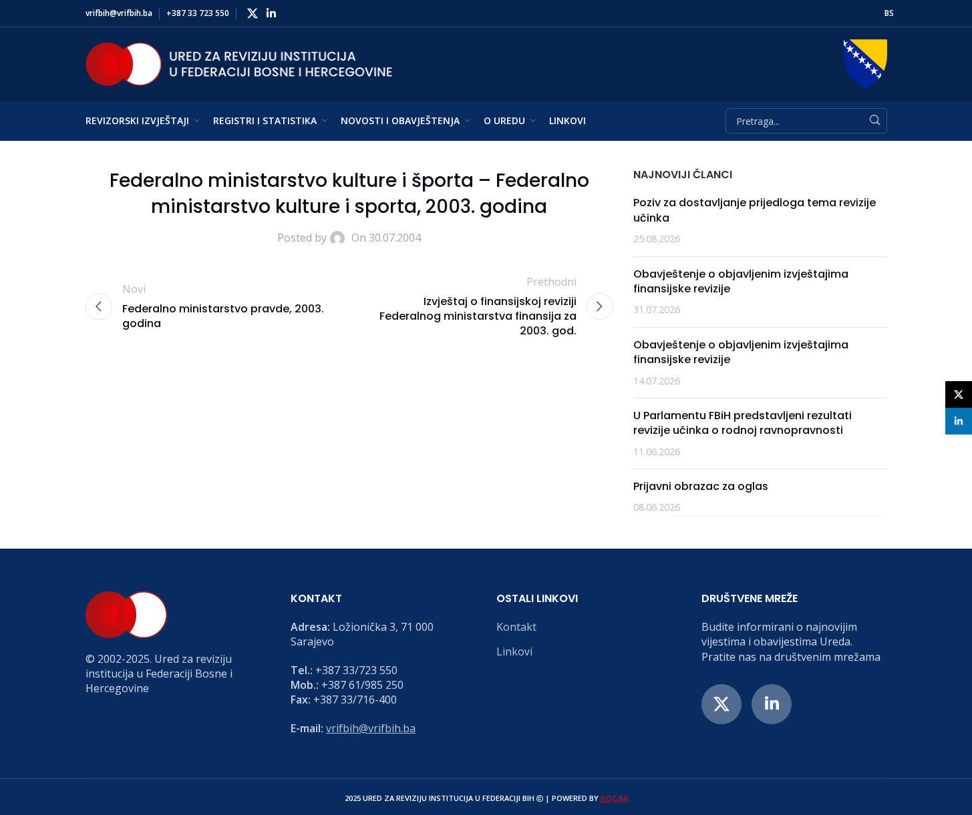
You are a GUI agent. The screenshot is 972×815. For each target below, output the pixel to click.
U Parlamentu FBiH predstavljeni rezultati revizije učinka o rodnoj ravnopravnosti (742, 423)
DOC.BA (614, 798)
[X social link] (253, 13)
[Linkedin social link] (272, 13)
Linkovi (514, 651)
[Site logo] (239, 62)
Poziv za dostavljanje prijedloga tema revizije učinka (754, 210)
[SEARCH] (874, 120)
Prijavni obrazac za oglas (700, 486)
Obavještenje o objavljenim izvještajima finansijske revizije (740, 281)
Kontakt (516, 626)
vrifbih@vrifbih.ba (371, 728)
